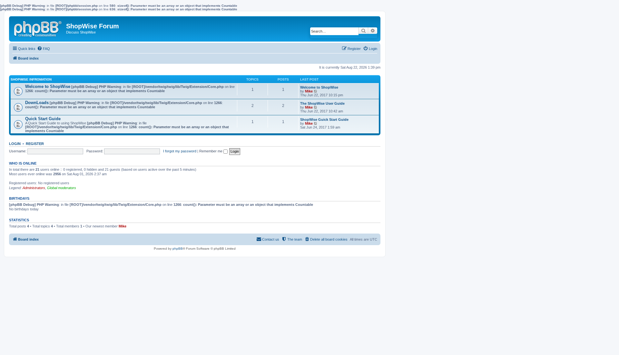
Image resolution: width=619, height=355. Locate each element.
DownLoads (37, 102)
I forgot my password (179, 151)
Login (15, 144)
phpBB (177, 248)
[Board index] (38, 28)
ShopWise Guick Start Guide (324, 119)
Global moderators (61, 188)
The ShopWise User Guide (322, 103)
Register (35, 144)
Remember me (211, 151)
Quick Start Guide (43, 118)
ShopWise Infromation (31, 79)
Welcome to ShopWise (47, 86)
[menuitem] (43, 49)
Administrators (34, 188)
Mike (309, 91)
